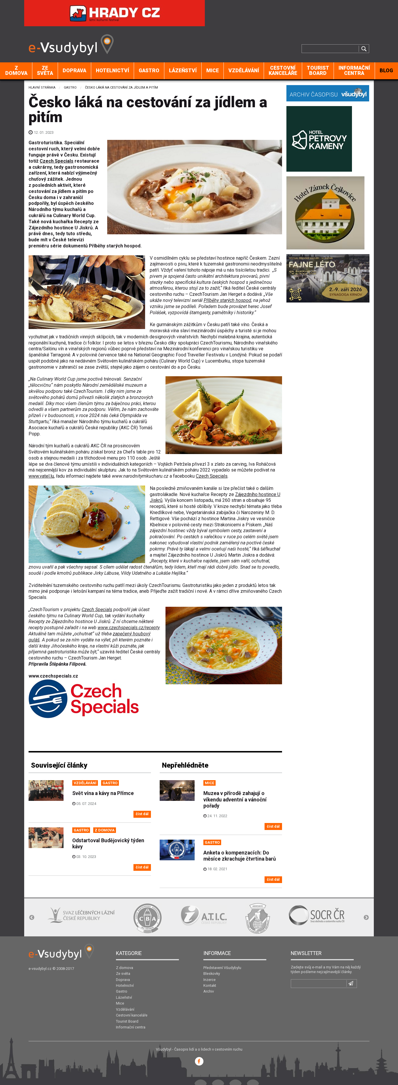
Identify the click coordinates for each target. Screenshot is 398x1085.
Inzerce (209, 979)
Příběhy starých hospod (227, 300)
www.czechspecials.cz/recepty (128, 627)
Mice (212, 70)
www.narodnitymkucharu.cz (140, 476)
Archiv (208, 991)
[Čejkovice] (325, 212)
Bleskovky (211, 973)
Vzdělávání (243, 70)
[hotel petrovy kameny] (319, 138)
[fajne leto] (327, 278)
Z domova (16, 70)
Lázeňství (183, 70)
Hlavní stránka (42, 87)
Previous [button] (32, 918)
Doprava (74, 70)
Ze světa (45, 70)
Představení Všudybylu (222, 968)
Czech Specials (56, 161)
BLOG (386, 70)
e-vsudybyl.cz (40, 968)
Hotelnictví (112, 70)
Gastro (149, 70)
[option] (40, 915)
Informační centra (354, 70)
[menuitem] (16, 70)
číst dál (142, 814)
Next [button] (366, 918)
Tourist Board (318, 70)
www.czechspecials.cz (53, 676)
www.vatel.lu (41, 476)
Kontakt (209, 985)
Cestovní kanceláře (283, 70)
